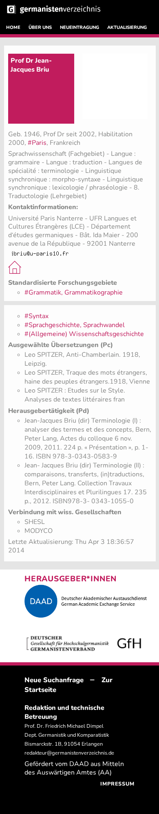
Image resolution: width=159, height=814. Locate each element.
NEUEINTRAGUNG (79, 27)
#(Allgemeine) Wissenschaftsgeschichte (84, 334)
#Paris (37, 142)
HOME (13, 27)
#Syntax (36, 316)
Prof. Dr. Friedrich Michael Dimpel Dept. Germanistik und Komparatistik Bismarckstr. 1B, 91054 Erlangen (66, 735)
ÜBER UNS (40, 27)
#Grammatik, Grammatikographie (73, 292)
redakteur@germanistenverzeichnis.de (69, 753)
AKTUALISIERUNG (127, 27)
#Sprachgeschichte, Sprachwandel (74, 325)
